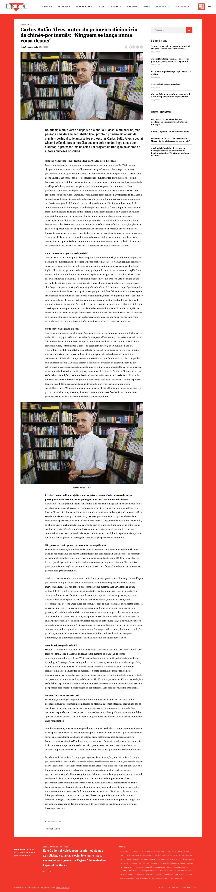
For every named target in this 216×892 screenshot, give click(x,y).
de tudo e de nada (185, 855)
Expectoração (152, 863)
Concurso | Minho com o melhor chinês (170, 131)
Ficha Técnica (173, 887)
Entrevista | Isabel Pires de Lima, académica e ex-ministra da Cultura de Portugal (169, 122)
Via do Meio (182, 6)
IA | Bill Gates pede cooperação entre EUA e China (171, 72)
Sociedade (64, 6)
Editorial (170, 859)
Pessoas (151, 874)
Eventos (132, 6)
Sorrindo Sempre (126, 878)
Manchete (123, 874)
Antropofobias (146, 852)
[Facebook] (126, 47)
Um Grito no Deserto (142, 878)
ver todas (48, 871)
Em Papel (198, 887)
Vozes (146, 6)
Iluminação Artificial (149, 871)
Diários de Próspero (140, 859)
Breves (186, 852)
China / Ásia (148, 855)
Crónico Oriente (161, 855)
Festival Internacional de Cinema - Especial (176, 863)
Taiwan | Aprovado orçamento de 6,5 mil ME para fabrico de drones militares (170, 47)
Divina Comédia (125, 859)
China (101, 6)
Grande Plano (84, 6)
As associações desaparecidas (165, 84)
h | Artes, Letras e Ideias (129, 871)
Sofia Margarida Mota (29, 47)
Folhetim (138, 867)
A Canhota (124, 852)
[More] (141, 47)
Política (47, 6)
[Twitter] (130, 47)
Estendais (133, 863)
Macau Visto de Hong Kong (181, 871)
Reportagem (168, 874)
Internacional (164, 871)
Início (161, 887)
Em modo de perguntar (184, 859)
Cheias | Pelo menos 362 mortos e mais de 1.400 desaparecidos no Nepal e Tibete (171, 95)
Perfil (131, 874)
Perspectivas (141, 874)
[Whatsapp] (137, 47)
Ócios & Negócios (175, 878)
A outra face (159, 852)
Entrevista (26, 25)
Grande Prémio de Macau (176, 867)
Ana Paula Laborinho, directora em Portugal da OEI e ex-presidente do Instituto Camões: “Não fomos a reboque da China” (171, 152)
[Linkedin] (134, 47)
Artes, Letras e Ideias (174, 852)
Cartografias (125, 855)
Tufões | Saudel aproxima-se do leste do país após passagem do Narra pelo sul (170, 60)
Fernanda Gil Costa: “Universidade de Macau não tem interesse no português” (170, 139)
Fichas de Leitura (126, 867)
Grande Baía (163, 6)
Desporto (116, 6)
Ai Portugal (134, 852)
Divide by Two (62, 888)
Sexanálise (179, 874)
